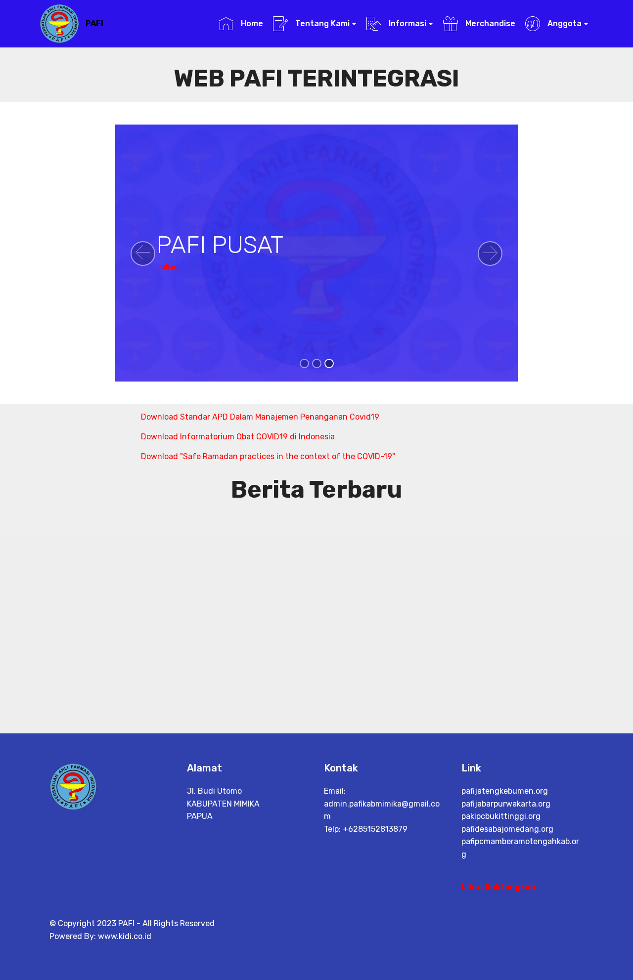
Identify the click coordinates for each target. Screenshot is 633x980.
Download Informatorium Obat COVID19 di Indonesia (238, 436)
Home (251, 23)
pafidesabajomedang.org (507, 829)
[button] (143, 253)
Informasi (406, 23)
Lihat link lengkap (498, 887)
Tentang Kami (321, 23)
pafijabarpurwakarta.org (505, 804)
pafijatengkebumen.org (504, 791)
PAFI (94, 23)
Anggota (563, 23)
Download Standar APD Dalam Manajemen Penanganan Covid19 (260, 417)
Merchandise (489, 23)
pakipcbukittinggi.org (501, 816)
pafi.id (167, 266)
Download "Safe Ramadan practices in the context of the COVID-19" (268, 456)
